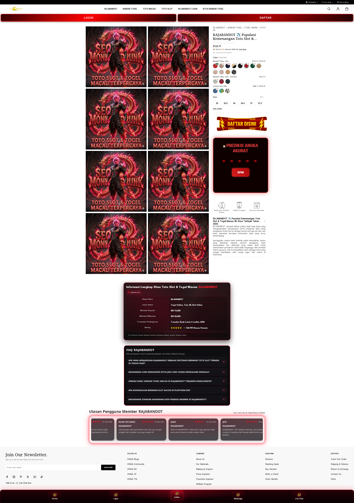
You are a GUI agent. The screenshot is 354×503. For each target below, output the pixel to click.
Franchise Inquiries (204, 479)
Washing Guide (272, 464)
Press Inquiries (203, 474)
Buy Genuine (271, 469)
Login (115, 498)
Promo (55, 498)
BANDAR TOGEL (235, 28)
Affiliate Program (204, 484)
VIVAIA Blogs (133, 459)
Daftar (177, 497)
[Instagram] (15, 477)
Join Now (242, 49)
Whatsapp (238, 498)
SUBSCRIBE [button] (108, 467)
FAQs (333, 479)
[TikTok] (43, 477)
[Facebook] (8, 477)
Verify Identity (271, 479)
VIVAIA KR (132, 469)
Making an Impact (204, 469)
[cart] (346, 9)
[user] (338, 9)
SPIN (240, 172)
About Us (200, 459)
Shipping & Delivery (339, 464)
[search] (317, 9)
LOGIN (88, 17)
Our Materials (202, 464)
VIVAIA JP (131, 474)
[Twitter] (29, 477)
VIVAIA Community (135, 464)
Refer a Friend (271, 474)
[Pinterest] (22, 477)
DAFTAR (265, 17)
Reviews (269, 459)
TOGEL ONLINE (250, 28)
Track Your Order (339, 459)
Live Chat (299, 498)
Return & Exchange (339, 469)
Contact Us (336, 474)
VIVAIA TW (132, 479)
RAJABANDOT (219, 28)
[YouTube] (36, 477)
